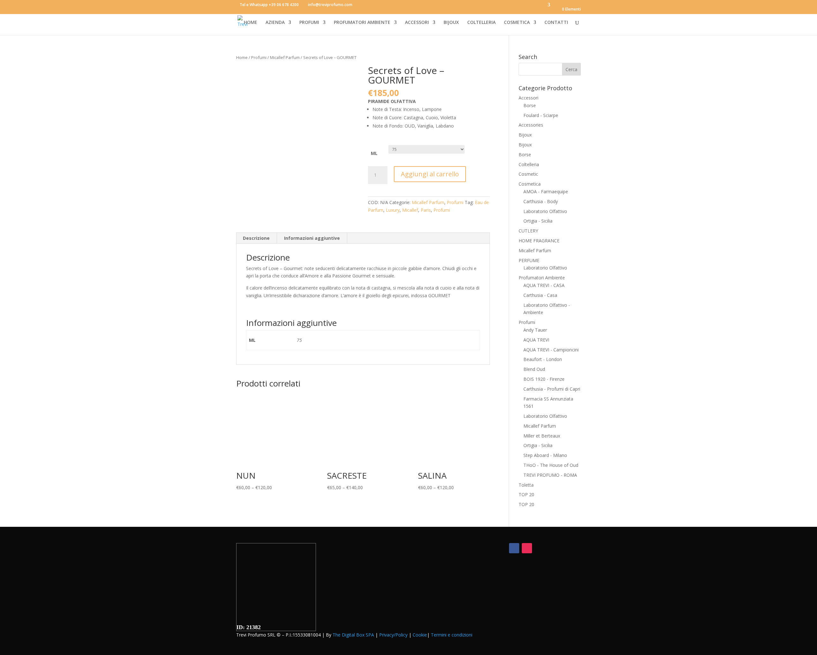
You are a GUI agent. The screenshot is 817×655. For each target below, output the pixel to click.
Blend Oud (534, 369)
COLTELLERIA (481, 22)
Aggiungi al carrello (430, 174)
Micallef (410, 210)
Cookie (420, 635)
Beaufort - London (542, 359)
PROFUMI (309, 22)
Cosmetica (530, 184)
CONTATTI (556, 22)
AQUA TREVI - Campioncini (551, 350)
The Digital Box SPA (353, 635)
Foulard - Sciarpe (540, 115)
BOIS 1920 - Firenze (544, 379)
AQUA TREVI (536, 340)
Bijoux (525, 135)
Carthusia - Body (540, 201)
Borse (529, 105)
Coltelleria (529, 164)
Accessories (531, 125)
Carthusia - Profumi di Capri (551, 389)
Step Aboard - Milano (545, 455)
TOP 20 (526, 494)
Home (242, 57)
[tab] (256, 238)
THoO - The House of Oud (550, 465)
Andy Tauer (535, 330)
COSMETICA (517, 22)
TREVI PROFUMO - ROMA (550, 475)
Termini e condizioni (451, 635)
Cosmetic (528, 174)
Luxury (393, 210)
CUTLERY (528, 231)
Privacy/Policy (393, 635)
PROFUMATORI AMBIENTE (362, 22)
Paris (426, 210)
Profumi (258, 57)
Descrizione (256, 238)
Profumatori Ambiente (542, 278)
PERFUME (529, 260)
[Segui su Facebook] (514, 548)
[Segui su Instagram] (527, 548)
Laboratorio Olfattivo (545, 211)
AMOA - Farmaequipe (545, 191)
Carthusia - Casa (540, 295)
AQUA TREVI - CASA (544, 285)
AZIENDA (275, 22)
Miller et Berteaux (541, 436)
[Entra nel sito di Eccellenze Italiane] (276, 620)
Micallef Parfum (285, 57)
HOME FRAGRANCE (539, 241)
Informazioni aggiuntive (312, 238)
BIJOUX (451, 22)
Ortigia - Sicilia (537, 221)
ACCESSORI (417, 22)
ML (374, 153)
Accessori (528, 98)
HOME (250, 22)
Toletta (526, 485)
